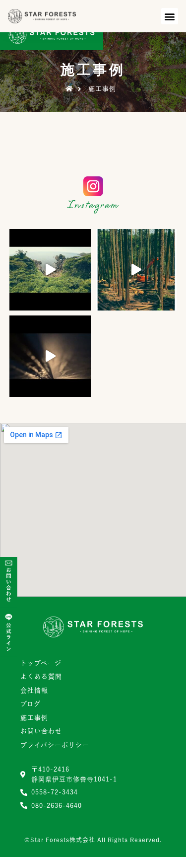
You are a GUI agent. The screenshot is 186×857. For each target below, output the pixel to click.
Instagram (93, 206)
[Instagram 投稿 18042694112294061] (136, 270)
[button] (169, 16)
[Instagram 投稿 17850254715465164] (50, 356)
